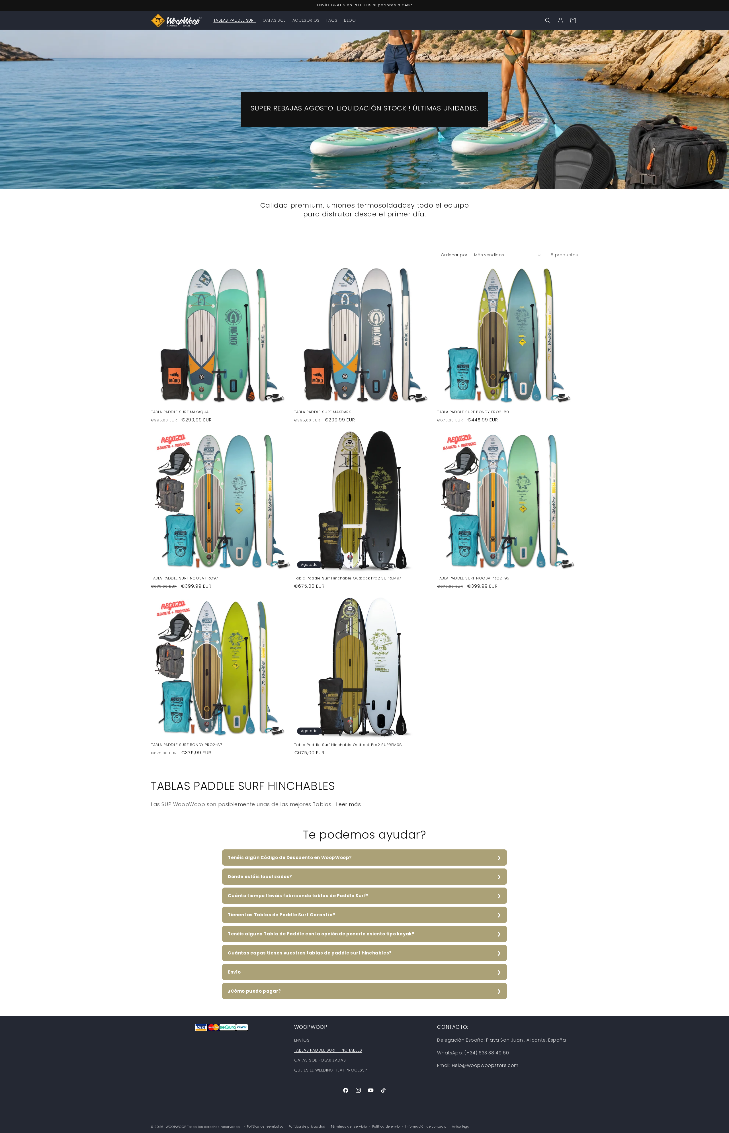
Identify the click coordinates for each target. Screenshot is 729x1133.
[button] (548, 20)
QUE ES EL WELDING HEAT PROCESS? (330, 1070)
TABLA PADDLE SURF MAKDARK (322, 412)
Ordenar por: (454, 255)
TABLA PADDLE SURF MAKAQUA (180, 412)
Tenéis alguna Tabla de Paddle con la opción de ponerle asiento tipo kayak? (321, 934)
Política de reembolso (265, 1126)
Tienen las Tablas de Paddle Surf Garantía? (281, 915)
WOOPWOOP (176, 1126)
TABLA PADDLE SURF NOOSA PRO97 (184, 578)
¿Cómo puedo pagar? (254, 991)
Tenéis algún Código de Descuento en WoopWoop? (290, 857)
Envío (234, 972)
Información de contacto (426, 1126)
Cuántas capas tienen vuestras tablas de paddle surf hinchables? (310, 953)
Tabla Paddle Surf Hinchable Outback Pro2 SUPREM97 (348, 578)
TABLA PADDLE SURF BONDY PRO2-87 (186, 745)
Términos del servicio (349, 1126)
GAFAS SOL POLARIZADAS (320, 1060)
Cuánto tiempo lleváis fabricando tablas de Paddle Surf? (298, 896)
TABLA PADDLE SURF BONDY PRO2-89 (473, 412)
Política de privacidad (307, 1126)
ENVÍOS (302, 1040)
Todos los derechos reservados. (214, 1126)
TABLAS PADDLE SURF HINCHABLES (328, 1050)
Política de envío (386, 1126)
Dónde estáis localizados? (260, 877)
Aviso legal (461, 1126)
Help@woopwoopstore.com (485, 1065)
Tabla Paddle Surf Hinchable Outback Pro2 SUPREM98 (348, 745)
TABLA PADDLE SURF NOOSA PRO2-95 (473, 578)
